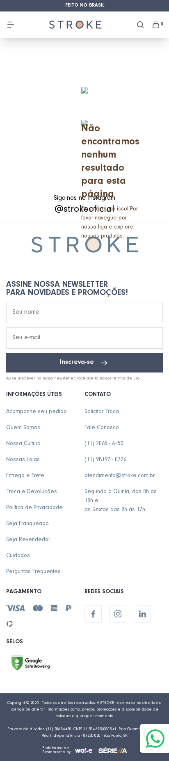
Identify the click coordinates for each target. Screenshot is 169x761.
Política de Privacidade (34, 508)
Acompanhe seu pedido (36, 412)
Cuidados (18, 556)
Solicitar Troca (101, 412)
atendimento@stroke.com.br (119, 476)
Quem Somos (23, 428)
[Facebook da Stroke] (93, 614)
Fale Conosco (101, 428)
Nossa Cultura (23, 444)
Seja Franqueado (27, 524)
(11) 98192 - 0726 (105, 460)
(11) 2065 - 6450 (103, 444)
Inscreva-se (77, 362)
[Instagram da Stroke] (117, 614)
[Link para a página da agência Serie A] (112, 750)
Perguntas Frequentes (33, 572)
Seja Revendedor (28, 540)
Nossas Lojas (23, 460)
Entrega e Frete (25, 476)
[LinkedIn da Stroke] (142, 614)
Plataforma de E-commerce (55, 750)
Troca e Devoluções (31, 492)
